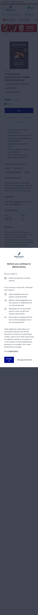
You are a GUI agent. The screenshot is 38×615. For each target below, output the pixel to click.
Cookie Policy (13, 351)
